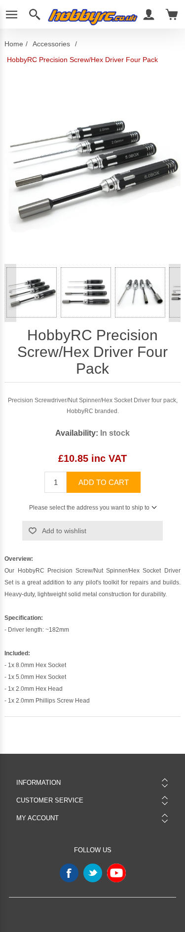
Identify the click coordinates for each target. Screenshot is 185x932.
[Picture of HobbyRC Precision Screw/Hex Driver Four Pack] (31, 292)
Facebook (69, 873)
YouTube (116, 873)
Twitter (92, 873)
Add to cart (103, 482)
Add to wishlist (64, 531)
